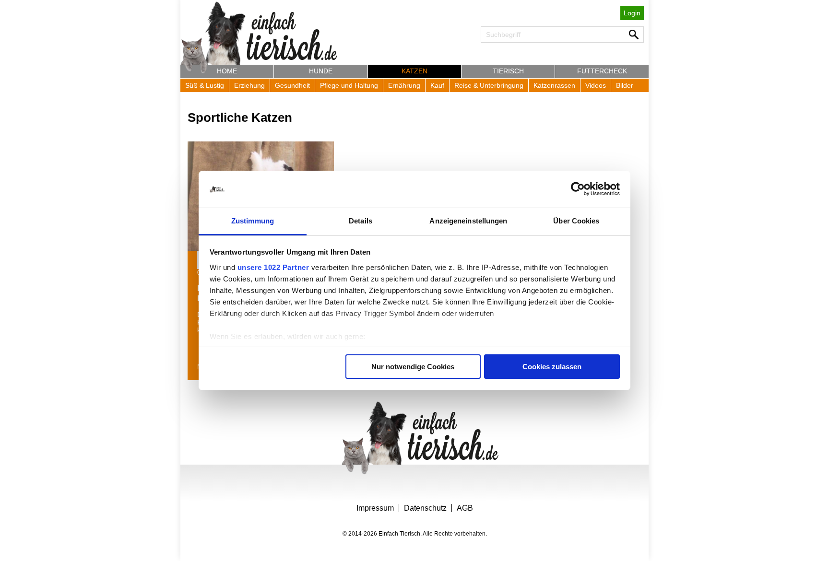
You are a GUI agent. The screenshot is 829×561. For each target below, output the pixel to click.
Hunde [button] (320, 71)
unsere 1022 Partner (273, 267)
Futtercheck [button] (602, 71)
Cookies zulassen (551, 366)
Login (632, 13)
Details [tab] (360, 221)
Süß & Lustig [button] (204, 85)
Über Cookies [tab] (576, 221)
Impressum (375, 508)
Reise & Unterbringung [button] (488, 85)
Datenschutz (425, 508)
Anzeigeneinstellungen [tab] (468, 221)
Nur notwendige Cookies (412, 366)
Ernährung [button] (404, 85)
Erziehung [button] (249, 85)
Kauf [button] (437, 85)
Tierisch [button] (508, 71)
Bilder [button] (624, 85)
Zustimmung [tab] (252, 221)
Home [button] (227, 71)
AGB (465, 508)
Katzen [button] (414, 71)
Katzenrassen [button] (554, 85)
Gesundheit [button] (292, 85)
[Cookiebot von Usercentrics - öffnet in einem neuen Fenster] (578, 189)
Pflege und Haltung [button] (349, 85)
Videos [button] (595, 85)
